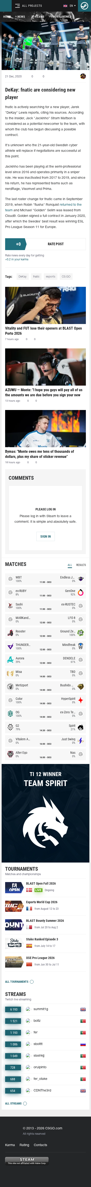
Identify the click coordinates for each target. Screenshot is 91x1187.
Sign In (45, 536)
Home (7, 16)
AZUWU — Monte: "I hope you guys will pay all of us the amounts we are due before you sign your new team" (43, 392)
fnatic (36, 276)
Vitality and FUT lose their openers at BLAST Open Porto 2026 (43, 331)
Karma (10, 1145)
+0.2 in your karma (16, 259)
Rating (24, 1145)
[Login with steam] (84, 6)
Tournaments (61, 16)
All (70, 565)
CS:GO (66, 276)
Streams (38, 16)
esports (50, 276)
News (21, 16)
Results (81, 565)
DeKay (23, 276)
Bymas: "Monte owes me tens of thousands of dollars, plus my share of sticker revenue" (39, 454)
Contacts (40, 1145)
